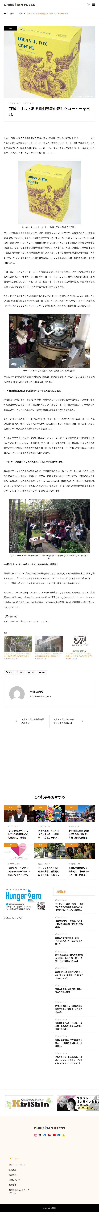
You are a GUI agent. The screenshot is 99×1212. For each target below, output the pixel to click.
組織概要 (12, 1170)
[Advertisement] (49, 761)
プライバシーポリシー (18, 1165)
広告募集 (12, 1185)
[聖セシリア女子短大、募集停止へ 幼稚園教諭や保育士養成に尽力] (49, 644)
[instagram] (35, 1135)
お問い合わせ (14, 1180)
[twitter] (40, 1135)
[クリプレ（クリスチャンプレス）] (19, 4)
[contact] (58, 1135)
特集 (10, 28)
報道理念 (12, 1175)
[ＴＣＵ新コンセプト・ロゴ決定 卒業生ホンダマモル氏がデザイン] (80, 644)
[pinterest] (49, 1135)
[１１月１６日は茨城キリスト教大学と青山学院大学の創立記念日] (18, 644)
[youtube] (54, 1135)
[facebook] (44, 1135)
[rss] (63, 1135)
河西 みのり (36, 691)
